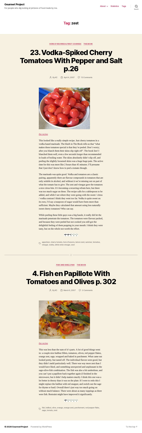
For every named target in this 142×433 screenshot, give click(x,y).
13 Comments (86, 77)
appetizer (46, 242)
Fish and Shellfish (65, 265)
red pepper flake (92, 407)
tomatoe (96, 242)
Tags (124, 6)
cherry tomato (56, 242)
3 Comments (87, 290)
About (103, 6)
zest (73, 245)
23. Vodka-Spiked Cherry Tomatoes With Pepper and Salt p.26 (71, 60)
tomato (50, 410)
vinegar (45, 245)
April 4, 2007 (69, 77)
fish (43, 407)
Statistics (115, 6)
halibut (48, 407)
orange (60, 407)
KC (56, 77)
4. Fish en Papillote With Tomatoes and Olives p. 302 (71, 277)
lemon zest (79, 242)
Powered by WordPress (41, 427)
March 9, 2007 (70, 290)
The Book (88, 44)
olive (54, 407)
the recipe (43, 134)
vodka (51, 245)
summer (88, 242)
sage (44, 410)
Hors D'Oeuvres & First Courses (65, 44)
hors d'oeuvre (69, 242)
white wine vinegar (62, 245)
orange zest (69, 407)
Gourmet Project (14, 4)
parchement (79, 407)
